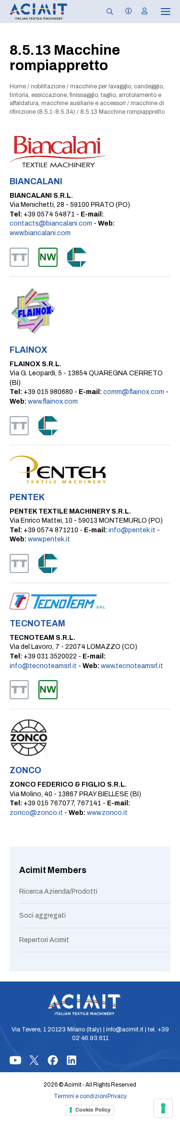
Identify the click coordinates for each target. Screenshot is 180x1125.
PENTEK (27, 497)
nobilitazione (48, 86)
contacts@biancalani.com (51, 223)
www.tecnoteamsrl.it (132, 666)
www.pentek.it (49, 539)
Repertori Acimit (44, 940)
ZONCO (25, 770)
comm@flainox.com (133, 391)
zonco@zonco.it (36, 812)
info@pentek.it (132, 530)
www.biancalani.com (40, 233)
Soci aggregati (42, 915)
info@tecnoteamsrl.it (43, 666)
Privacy (117, 1096)
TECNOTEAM (37, 623)
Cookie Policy (92, 1109)
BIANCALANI (36, 181)
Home (18, 86)
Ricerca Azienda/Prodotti (58, 891)
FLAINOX (28, 350)
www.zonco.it (107, 812)
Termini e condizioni (81, 1096)
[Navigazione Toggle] (158, 11)
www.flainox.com (53, 401)
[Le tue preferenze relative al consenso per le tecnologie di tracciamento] (163, 1108)
